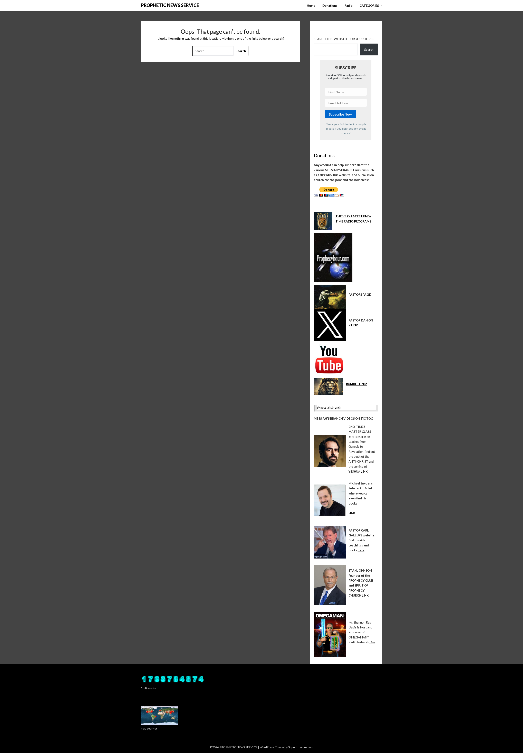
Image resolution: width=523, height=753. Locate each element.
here (361, 550)
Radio (348, 5)
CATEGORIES (369, 5)
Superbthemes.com (300, 747)
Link (372, 642)
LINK (354, 325)
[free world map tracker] (159, 723)
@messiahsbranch (329, 407)
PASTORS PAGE (360, 294)
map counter (149, 728)
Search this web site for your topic (344, 39)
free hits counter (148, 688)
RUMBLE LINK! (356, 384)
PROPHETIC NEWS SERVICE (170, 5)
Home (311, 5)
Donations (329, 5)
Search (368, 49)
